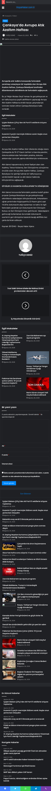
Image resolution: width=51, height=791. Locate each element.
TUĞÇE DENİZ (10, 35)
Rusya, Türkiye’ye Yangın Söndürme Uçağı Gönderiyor (37, 368)
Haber (14, 16)
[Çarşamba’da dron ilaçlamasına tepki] (9, 546)
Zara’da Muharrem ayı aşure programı (36, 336)
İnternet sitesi (7, 464)
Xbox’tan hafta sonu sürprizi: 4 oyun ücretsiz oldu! (24, 553)
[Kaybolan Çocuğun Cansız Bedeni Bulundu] (9, 664)
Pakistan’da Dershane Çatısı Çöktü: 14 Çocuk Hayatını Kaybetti (11, 380)
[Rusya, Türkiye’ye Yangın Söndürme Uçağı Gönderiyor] (37, 357)
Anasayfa (7, 16)
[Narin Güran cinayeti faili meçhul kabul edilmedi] (37, 383)
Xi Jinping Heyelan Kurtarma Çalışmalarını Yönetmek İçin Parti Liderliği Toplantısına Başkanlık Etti (12, 340)
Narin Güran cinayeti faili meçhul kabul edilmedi (37, 393)
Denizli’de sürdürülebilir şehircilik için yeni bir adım (24, 624)
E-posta (5, 455)
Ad (3, 446)
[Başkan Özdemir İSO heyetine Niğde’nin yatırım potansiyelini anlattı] (9, 675)
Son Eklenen (25, 493)
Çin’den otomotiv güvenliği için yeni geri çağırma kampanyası (32, 595)
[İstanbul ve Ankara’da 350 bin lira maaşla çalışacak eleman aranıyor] (9, 653)
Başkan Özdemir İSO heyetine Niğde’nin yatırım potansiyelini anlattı (30, 674)
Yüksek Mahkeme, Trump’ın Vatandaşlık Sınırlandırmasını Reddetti (11, 355)
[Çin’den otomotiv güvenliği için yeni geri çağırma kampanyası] (9, 597)
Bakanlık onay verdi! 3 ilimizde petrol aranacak (23, 2)
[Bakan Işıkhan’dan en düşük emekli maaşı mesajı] (9, 571)
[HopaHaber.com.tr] (25, 7)
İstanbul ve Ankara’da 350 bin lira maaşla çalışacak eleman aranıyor (32, 651)
